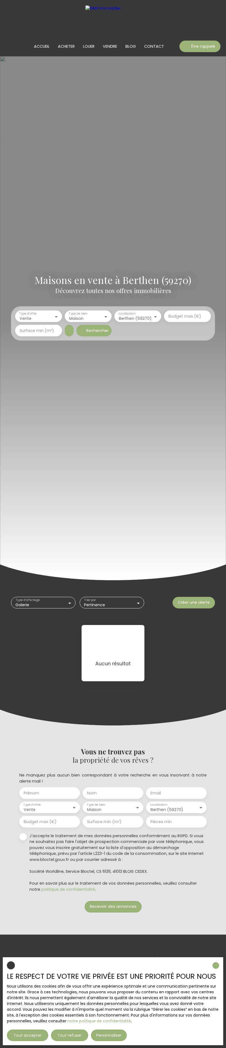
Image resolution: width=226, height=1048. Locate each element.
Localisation (127, 314)
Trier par (90, 600)
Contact (154, 46)
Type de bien (78, 314)
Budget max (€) (184, 316)
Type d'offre (27, 314)
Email (155, 793)
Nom (92, 793)
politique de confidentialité (68, 889)
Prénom (31, 793)
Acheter (66, 46)
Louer (89, 46)
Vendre (110, 46)
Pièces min (161, 821)
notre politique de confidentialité (99, 1021)
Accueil (42, 46)
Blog (130, 46)
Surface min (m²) (37, 330)
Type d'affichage (28, 600)
